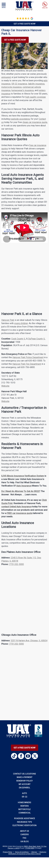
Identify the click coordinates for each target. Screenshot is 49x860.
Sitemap (34, 852)
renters (24, 806)
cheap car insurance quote (34, 122)
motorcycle (24, 809)
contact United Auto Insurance (16, 506)
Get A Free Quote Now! (25, 748)
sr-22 (24, 797)
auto (24, 793)
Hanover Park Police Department (28, 357)
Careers (24, 834)
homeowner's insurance (22, 90)
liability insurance (36, 83)
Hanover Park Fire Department (26, 364)
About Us (24, 831)
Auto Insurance (23, 485)
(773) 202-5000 (16, 564)
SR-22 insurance (19, 83)
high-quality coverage (35, 97)
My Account (24, 784)
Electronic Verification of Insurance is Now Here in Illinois (27, 853)
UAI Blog (24, 841)
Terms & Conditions (22, 852)
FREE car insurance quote (19, 513)
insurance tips (24, 822)
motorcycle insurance (11, 87)
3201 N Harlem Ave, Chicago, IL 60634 (29, 640)
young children (21, 323)
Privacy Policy (7, 852)
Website (5, 386)
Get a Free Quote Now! (25, 24)
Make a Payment (24, 777)
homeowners (24, 802)
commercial (25, 813)
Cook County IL (18, 338)
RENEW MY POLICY (24, 781)
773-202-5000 (29, 848)
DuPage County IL (36, 338)
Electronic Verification (24, 825)
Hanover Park (7, 320)
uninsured (6, 77)
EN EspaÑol (24, 788)
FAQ (24, 838)
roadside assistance (20, 119)
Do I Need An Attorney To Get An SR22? (20, 491)
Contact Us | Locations (24, 774)
